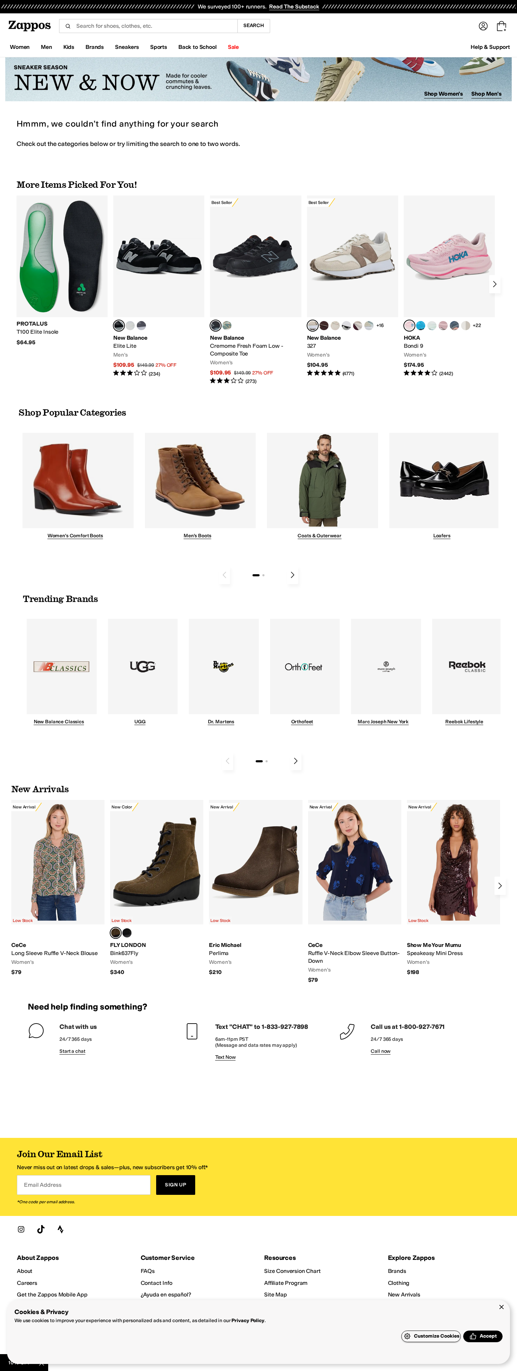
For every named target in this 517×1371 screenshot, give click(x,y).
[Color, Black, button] (127, 932)
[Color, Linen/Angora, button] (335, 325)
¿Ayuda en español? (166, 1294)
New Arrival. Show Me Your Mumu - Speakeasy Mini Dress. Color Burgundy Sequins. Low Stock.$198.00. (453, 888)
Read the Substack (294, 6)
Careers (27, 1283)
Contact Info (156, 1283)
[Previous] (224, 575)
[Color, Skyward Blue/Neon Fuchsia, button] (420, 325)
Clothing (399, 1283)
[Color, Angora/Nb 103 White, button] (369, 325)
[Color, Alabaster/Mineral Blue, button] (465, 325)
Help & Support (490, 47)
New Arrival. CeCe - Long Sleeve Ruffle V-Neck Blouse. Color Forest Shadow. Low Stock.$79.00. (57, 888)
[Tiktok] (41, 1229)
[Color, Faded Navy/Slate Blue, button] (454, 325)
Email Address (42, 1184)
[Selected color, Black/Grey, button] (215, 325)
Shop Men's (486, 93)
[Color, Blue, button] (130, 325)
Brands (397, 1271)
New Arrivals (404, 1294)
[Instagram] (21, 1229)
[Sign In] (483, 26)
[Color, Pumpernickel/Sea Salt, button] (324, 325)
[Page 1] (256, 575)
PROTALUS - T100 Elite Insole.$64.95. (62, 271)
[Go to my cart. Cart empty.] (501, 26)
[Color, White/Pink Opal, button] (443, 325)
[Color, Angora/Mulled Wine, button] (357, 325)
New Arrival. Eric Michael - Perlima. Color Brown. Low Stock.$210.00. (255, 888)
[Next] (494, 284)
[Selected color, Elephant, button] (115, 932)
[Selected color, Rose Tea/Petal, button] (409, 325)
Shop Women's (443, 93)
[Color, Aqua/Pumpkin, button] (226, 325)
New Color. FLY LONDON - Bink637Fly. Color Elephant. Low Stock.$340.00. (156, 888)
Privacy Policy (247, 1321)
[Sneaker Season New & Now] (258, 79)
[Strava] (60, 1229)
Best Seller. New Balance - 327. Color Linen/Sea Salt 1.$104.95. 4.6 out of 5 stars (352, 286)
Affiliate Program (285, 1283)
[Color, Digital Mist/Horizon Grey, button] (346, 325)
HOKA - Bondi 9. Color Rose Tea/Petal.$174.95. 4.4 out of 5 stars (449, 286)
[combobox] (148, 26)
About (24, 1271)
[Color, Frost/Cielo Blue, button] (432, 325)
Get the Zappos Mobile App (52, 1294)
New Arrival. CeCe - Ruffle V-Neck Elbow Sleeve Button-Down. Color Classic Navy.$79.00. (354, 892)
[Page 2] (263, 575)
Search (253, 25)
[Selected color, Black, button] (119, 325)
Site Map (275, 1294)
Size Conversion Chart (292, 1271)
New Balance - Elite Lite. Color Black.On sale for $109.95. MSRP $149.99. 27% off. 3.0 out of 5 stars (158, 286)
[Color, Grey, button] (141, 325)
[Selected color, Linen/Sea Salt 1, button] (312, 325)
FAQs (148, 1271)
